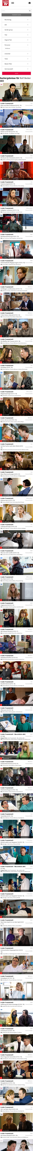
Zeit (6, 25)
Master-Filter (8, 64)
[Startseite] (5, 3)
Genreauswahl (9, 69)
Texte (6, 59)
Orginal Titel (8, 40)
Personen (7, 45)
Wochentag (8, 20)
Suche (16, 73)
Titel (6, 35)
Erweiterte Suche (16, 14)
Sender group (9, 30)
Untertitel (7, 54)
